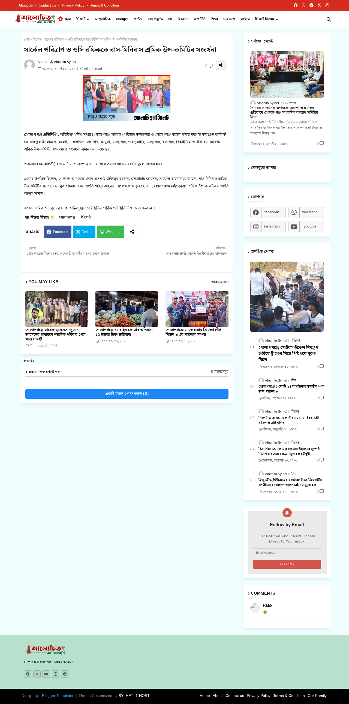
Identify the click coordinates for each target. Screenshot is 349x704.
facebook (271, 212)
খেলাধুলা (122, 19)
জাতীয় (138, 19)
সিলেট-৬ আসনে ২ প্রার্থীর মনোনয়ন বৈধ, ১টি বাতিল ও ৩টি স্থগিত (288, 421)
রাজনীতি (199, 19)
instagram (272, 226)
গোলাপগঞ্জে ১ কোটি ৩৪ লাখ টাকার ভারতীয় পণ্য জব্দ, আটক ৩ (291, 389)
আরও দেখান (219, 282)
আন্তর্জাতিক (103, 19)
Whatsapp (113, 232)
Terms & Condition (104, 5)
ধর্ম (170, 19)
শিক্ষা (214, 19)
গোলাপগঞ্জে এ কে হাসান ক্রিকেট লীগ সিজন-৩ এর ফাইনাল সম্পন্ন (193, 332)
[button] (328, 19)
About (218, 696)
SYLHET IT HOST (134, 696)
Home (205, 696)
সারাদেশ (229, 19)
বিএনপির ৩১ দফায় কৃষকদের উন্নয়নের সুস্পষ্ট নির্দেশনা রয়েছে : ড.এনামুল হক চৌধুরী (289, 452)
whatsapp (309, 212)
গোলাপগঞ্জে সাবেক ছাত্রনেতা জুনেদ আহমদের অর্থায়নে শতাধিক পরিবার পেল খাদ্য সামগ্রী (55, 335)
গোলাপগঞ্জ (67, 217)
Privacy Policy (73, 5)
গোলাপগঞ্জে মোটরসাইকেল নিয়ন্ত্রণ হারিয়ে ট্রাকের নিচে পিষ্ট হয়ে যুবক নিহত (288, 354)
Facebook (60, 232)
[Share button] (132, 232)
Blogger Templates (58, 696)
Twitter (87, 232)
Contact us (48, 5)
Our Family (317, 696)
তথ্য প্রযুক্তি (155, 19)
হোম (67, 19)
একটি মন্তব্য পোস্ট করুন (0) (127, 394)
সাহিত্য (245, 19)
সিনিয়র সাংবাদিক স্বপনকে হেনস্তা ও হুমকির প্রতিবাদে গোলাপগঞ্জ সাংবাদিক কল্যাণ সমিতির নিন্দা (284, 112)
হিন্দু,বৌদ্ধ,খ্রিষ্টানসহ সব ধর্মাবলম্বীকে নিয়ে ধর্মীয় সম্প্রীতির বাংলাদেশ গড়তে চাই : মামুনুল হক (290, 483)
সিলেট (80, 19)
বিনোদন (183, 19)
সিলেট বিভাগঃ (264, 19)
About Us (26, 5)
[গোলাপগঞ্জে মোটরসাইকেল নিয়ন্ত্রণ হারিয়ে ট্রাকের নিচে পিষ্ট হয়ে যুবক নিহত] (287, 297)
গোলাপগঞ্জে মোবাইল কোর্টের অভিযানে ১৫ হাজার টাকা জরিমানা (124, 332)
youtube (310, 226)
